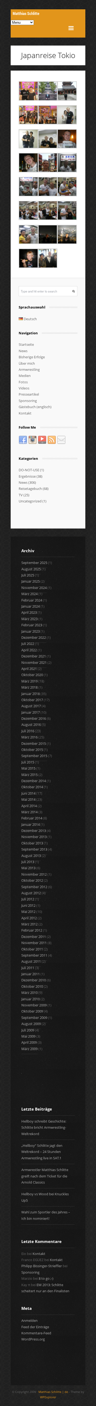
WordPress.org (33, 1339)
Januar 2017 (30, 712)
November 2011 (34, 942)
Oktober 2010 (32, 986)
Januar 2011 (30, 974)
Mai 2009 (28, 1036)
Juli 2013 (27, 861)
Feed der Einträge (35, 1326)
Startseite (26, 344)
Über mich (27, 363)
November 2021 (34, 662)
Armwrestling (29, 369)
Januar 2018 (30, 693)
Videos (24, 388)
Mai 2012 (28, 911)
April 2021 (29, 668)
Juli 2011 (27, 967)
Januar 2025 (30, 581)
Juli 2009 (27, 1030)
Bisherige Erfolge (32, 357)
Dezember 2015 (33, 743)
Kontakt (25, 413)
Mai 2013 (28, 867)
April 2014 (29, 805)
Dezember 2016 (33, 718)
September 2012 (34, 886)
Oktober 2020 (32, 674)
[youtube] (42, 443)
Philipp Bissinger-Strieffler (41, 1265)
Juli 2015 (27, 762)
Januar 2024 (30, 606)
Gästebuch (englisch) (35, 406)
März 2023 (29, 618)
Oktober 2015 (32, 749)
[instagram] (32, 443)
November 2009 (34, 1005)
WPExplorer (48, 1397)
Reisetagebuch (30, 488)
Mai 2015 (28, 768)
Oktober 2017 (32, 699)
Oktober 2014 (32, 787)
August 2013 (31, 855)
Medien (25, 375)
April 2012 (29, 918)
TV (21, 495)
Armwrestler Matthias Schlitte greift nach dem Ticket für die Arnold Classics (44, 1176)
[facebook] (23, 443)
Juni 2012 (28, 905)
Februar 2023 (31, 625)
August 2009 (31, 1023)
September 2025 (34, 562)
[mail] (61, 443)
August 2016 (31, 724)
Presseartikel (29, 394)
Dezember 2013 (33, 830)
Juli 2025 (27, 575)
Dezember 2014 (33, 780)
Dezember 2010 (33, 980)
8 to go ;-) (46, 1278)
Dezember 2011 (33, 936)
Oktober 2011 (32, 949)
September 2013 (34, 849)
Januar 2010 (30, 999)
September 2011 (34, 955)
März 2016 (29, 737)
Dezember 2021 (33, 656)
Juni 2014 (28, 793)
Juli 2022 (27, 643)
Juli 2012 (27, 899)
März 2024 (29, 593)
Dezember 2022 (33, 637)
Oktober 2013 (32, 843)
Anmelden (29, 1320)
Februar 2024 (31, 600)
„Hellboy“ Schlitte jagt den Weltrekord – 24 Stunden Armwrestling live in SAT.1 (41, 1151)
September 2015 (34, 755)
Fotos (23, 382)
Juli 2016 (27, 731)
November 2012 (34, 874)
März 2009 (29, 1048)
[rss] (51, 443)
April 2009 (29, 1042)
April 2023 (29, 612)
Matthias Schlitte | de (53, 1392)
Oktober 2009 (32, 1011)
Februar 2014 (31, 818)
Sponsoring (28, 400)
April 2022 (29, 650)
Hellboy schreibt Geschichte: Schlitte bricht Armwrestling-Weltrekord (43, 1127)
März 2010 (29, 992)
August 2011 (31, 961)
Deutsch (30, 318)
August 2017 (31, 706)
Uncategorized (30, 501)
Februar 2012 (31, 930)
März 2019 (29, 681)
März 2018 (29, 687)
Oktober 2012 (32, 880)
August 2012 (31, 893)
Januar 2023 (30, 631)
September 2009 (34, 1017)
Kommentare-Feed (36, 1333)
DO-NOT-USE (29, 470)
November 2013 (34, 836)
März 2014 (29, 812)
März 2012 (29, 924)
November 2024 (34, 587)
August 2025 (31, 569)
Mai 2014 (28, 799)
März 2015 (29, 774)
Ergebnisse (27, 476)
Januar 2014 (30, 824)
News (23, 350)
